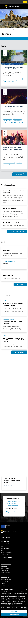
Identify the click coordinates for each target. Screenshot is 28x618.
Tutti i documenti (19, 352)
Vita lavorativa (4, 566)
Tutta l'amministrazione (17, 231)
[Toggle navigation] (3, 6)
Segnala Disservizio (11, 512)
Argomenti (9, 30)
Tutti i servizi (20, 284)
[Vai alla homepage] (6, 6)
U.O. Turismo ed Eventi (9, 208)
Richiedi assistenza (11, 503)
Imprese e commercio (5, 568)
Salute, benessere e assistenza (8, 586)
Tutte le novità (20, 174)
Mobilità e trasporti (5, 577)
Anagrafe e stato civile (6, 562)
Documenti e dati (4, 554)
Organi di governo (5, 541)
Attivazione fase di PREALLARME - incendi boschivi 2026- (13, 304)
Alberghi (5, 264)
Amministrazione (5, 537)
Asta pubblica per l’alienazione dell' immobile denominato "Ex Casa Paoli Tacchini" (13, 340)
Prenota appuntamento (12, 505)
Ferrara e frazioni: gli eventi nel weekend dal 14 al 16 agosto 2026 (14, 107)
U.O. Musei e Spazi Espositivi (11, 222)
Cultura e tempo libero (6, 564)
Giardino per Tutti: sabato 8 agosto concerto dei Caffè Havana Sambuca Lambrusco (12, 149)
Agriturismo (6, 250)
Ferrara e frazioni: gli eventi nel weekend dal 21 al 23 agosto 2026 (14, 68)
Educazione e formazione (6, 579)
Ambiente (3, 583)
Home (4, 30)
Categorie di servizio (6, 557)
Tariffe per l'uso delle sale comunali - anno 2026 (13, 322)
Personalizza (14, 611)
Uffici (2, 546)
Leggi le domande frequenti (13, 501)
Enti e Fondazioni (5, 548)
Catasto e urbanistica (5, 572)
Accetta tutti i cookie (14, 614)
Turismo (2, 575)
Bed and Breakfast (8, 275)
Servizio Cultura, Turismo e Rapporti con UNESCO (13, 191)
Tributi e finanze (4, 581)
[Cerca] (26, 6)
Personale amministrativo (6, 552)
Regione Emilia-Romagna (5, 2)
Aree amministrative (5, 544)
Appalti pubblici (4, 570)
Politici (2, 550)
